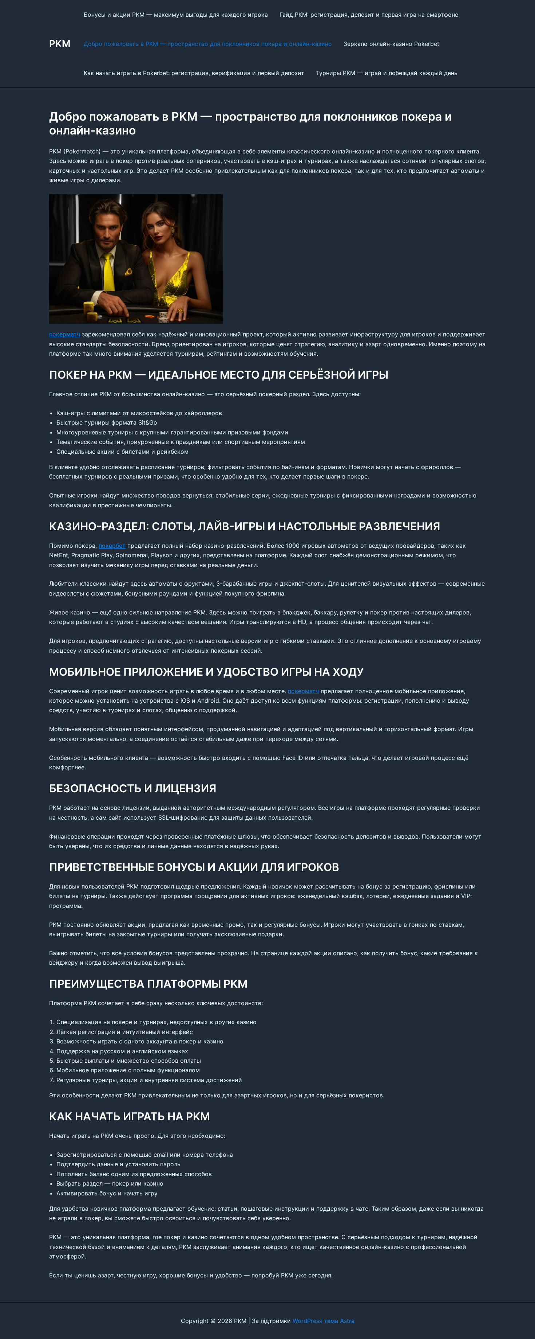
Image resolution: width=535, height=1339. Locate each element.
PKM (60, 43)
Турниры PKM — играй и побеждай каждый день (386, 73)
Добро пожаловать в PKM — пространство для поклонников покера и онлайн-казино (208, 43)
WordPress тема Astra (323, 1320)
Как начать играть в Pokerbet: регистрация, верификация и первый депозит (194, 73)
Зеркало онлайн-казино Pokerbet (391, 43)
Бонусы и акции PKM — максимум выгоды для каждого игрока (176, 14)
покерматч (64, 334)
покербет (112, 545)
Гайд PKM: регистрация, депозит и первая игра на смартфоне (369, 14)
